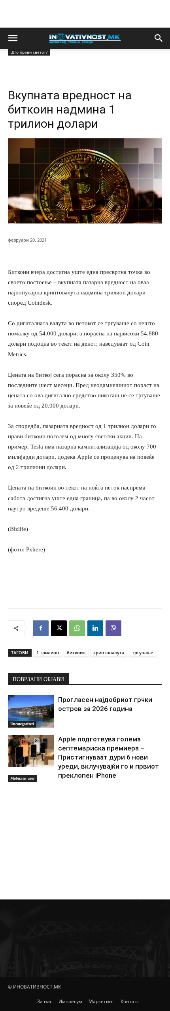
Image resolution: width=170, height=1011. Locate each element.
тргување (142, 652)
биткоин (76, 652)
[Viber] (113, 628)
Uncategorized (22, 724)
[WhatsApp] (77, 628)
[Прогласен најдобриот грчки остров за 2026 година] (31, 711)
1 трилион (47, 652)
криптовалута (108, 652)
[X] (59, 628)
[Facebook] (41, 628)
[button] (12, 38)
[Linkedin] (95, 628)
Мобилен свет (22, 778)
